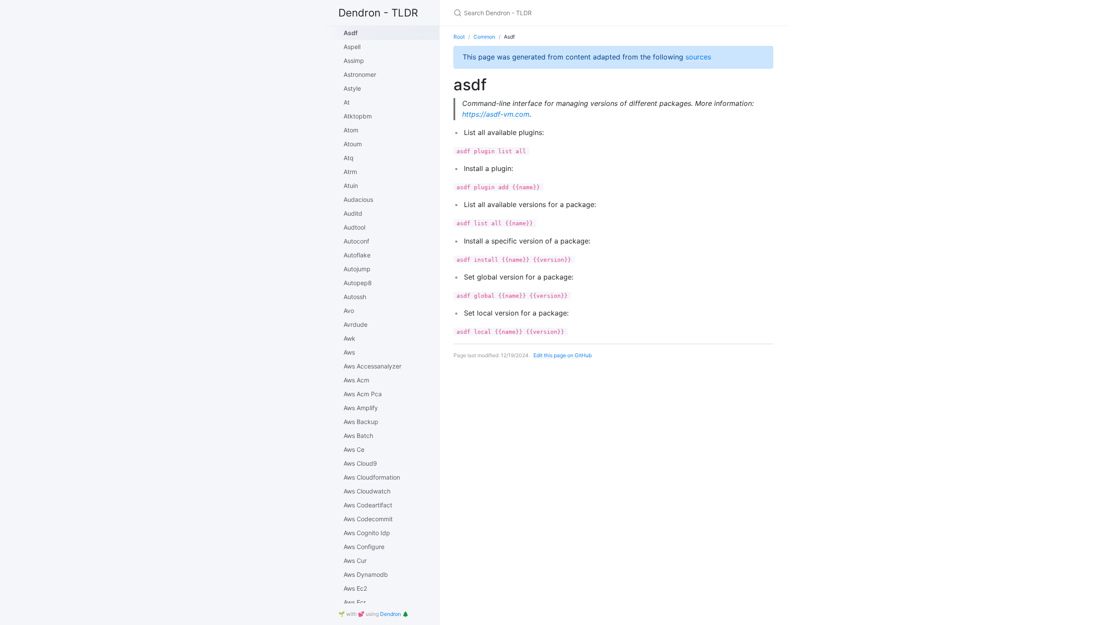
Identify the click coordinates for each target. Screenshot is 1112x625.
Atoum (353, 144)
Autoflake (357, 255)
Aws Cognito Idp (367, 532)
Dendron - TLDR (378, 13)
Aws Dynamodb (366, 574)
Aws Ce (354, 449)
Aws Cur (355, 560)
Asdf (350, 32)
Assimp (354, 60)
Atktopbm (358, 116)
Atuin (351, 185)
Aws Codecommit (368, 519)
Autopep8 (358, 282)
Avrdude (355, 324)
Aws (349, 352)
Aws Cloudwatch (367, 491)
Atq (349, 157)
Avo (349, 310)
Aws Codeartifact (368, 505)
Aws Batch (358, 435)
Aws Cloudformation (372, 477)
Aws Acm (356, 380)
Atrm (350, 171)
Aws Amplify (361, 407)
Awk (349, 338)
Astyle (352, 88)
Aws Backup (361, 421)
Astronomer (360, 74)
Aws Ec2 (355, 588)
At (347, 102)
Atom (351, 130)
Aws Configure (364, 546)
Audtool (354, 227)
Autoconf (356, 241)
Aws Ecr (355, 602)
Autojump (357, 269)
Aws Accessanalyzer (372, 366)
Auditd (353, 213)
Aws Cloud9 (360, 463)
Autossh (355, 296)
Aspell (352, 46)
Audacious (358, 199)
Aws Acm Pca (363, 394)
